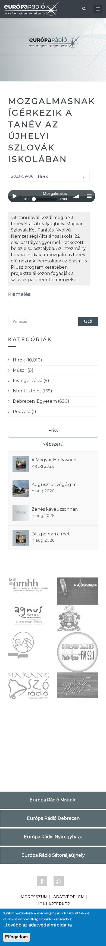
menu (89, 196)
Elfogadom (16, 937)
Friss (53, 430)
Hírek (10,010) (27, 360)
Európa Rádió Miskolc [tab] (53, 799)
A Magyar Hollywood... (55, 459)
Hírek (43, 176)
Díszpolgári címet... (52, 534)
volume (76, 196)
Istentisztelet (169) (32, 390)
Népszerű (53, 444)
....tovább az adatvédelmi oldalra (37, 925)
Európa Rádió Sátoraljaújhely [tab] (53, 855)
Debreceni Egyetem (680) (41, 401)
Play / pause (14, 196)
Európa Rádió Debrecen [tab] (53, 818)
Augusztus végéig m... (55, 484)
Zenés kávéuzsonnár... (55, 509)
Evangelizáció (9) (31, 380)
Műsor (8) (23, 370)
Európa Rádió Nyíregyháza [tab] (53, 836)
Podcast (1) (24, 411)
